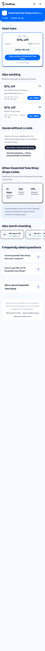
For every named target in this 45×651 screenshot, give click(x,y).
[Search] (34, 4)
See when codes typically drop (20, 147)
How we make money (31, 313)
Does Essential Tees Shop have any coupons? (22, 257)
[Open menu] (40, 4)
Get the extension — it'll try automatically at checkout (18, 154)
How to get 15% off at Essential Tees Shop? (22, 269)
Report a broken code (22, 316)
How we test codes (13, 313)
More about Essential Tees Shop (22, 287)
